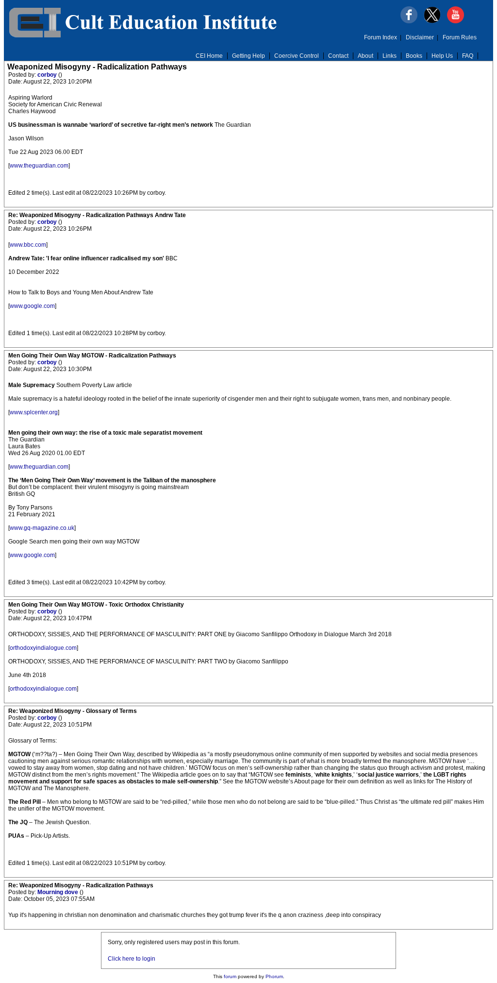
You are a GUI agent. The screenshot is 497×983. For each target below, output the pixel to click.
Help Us (442, 55)
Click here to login (131, 958)
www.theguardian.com (39, 165)
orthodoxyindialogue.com (43, 647)
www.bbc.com (28, 244)
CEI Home (209, 55)
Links (389, 55)
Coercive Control (296, 55)
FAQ (467, 55)
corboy (47, 74)
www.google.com (32, 306)
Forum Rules (460, 37)
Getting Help (248, 55)
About (365, 55)
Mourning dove (58, 892)
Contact (338, 55)
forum (230, 976)
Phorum (274, 976)
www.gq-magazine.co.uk (42, 528)
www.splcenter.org (34, 412)
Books (414, 55)
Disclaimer (420, 37)
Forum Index (380, 37)
